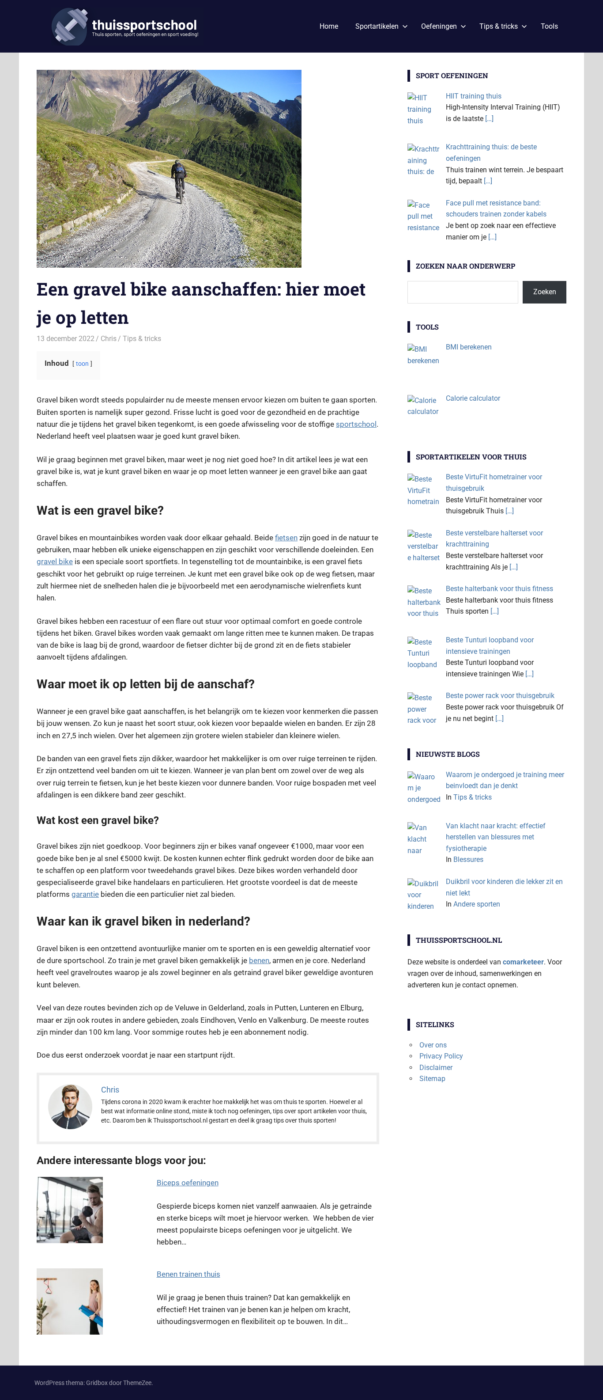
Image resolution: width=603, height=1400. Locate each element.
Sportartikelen (377, 26)
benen (259, 960)
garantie (85, 894)
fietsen (286, 537)
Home (329, 26)
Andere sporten (476, 904)
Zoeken (544, 292)
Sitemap (432, 1078)
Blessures (468, 859)
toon (82, 363)
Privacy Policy (441, 1056)
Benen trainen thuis (188, 1274)
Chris (109, 338)
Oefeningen (439, 26)
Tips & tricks (498, 26)
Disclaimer (435, 1067)
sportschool (356, 424)
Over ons (433, 1045)
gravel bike (55, 561)
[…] (489, 118)
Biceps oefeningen (188, 1182)
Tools (549, 26)
